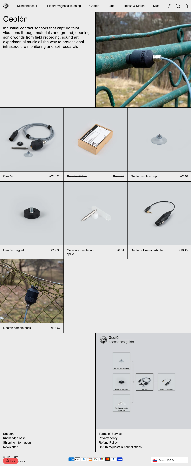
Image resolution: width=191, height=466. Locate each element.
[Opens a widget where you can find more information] (10, 461)
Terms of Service (110, 434)
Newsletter (10, 447)
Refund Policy (108, 442)
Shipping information (17, 442)
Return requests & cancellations (120, 447)
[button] (178, 6)
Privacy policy (108, 438)
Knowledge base (14, 438)
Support (8, 434)
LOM (15, 457)
